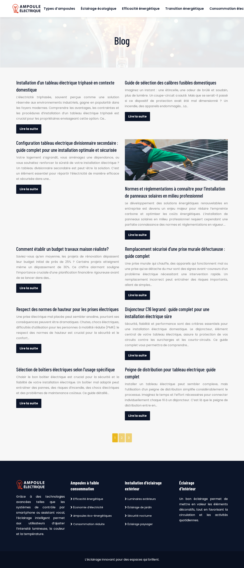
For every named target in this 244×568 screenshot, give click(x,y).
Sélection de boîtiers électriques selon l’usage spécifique (65, 369)
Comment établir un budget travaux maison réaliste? (62, 249)
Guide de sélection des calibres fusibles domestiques (170, 82)
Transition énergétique (184, 8)
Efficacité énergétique (141, 8)
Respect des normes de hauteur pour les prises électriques (67, 309)
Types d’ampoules (59, 8)
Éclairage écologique (98, 8)
